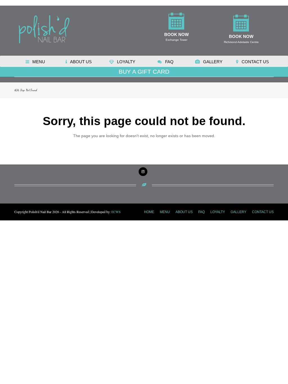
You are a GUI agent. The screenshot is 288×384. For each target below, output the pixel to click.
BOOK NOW (176, 34)
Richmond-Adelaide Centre (241, 42)
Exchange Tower (176, 39)
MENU (165, 212)
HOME (149, 212)
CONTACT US (263, 212)
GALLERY (238, 212)
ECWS (116, 211)
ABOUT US (184, 212)
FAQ (201, 212)
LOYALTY (217, 212)
